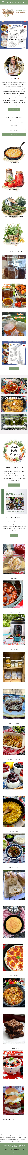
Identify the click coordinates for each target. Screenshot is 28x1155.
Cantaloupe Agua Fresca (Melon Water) (14, 336)
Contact (10, 1146)
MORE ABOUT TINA (14, 109)
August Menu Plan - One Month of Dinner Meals (14, 365)
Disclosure (22, 1145)
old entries (14, 368)
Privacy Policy (7, 1145)
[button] (2, 35)
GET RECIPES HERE (14, 485)
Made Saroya (14, 1152)
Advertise (17, 1146)
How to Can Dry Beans (14, 279)
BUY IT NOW (14, 535)
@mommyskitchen (20, 1120)
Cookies (15, 1145)
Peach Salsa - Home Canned (14, 308)
